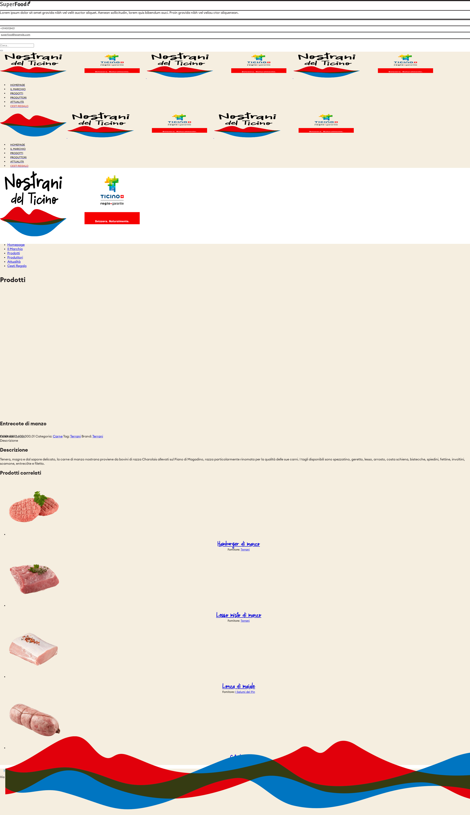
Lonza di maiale (238, 686)
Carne (58, 436)
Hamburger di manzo (239, 544)
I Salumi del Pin (245, 692)
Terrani (75, 436)
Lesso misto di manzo (238, 615)
